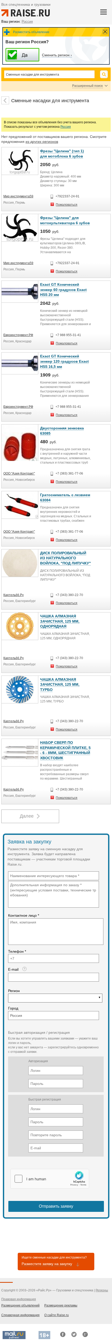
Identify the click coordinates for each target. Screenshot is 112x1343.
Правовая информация (18, 1299)
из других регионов (42, 141)
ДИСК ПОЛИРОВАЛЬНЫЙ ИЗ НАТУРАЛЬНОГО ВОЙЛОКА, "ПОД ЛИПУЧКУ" (65, 558)
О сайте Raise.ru (56, 1315)
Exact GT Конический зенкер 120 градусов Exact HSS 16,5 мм (64, 361)
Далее (27, 816)
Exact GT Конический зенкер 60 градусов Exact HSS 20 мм (63, 289)
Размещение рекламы (60, 1305)
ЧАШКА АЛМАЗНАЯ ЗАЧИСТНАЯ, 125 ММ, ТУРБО (59, 684)
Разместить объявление (31, 32)
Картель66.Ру (13, 595)
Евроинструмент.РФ (18, 335)
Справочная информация (20, 1315)
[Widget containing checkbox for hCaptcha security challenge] (49, 1179)
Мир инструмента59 (18, 196)
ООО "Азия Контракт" (19, 473)
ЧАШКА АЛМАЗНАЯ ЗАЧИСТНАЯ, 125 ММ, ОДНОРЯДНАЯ (59, 621)
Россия (65, 127)
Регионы (102, 1290)
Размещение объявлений (20, 1305)
